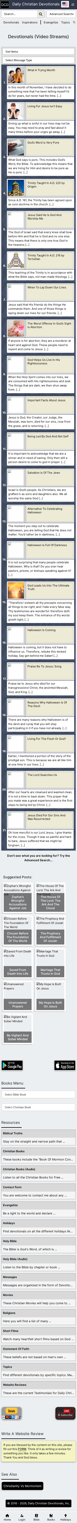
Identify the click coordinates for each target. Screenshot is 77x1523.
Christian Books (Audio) (19, 1169)
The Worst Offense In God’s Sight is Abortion (49, 325)
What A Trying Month (41, 70)
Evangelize (51, 22)
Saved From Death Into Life (17, 971)
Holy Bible (10, 1241)
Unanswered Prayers (18, 1004)
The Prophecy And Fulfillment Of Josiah (50, 937)
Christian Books (13, 1151)
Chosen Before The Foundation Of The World (18, 937)
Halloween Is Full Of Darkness (47, 545)
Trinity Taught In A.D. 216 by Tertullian (45, 257)
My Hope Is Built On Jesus (50, 1004)
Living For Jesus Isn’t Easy (44, 106)
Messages (10, 1277)
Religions (9, 1313)
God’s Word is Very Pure (43, 142)
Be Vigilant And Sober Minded (18, 1037)
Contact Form (12, 1187)
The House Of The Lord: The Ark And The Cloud (50, 902)
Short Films (10, 1331)
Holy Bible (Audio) (15, 1259)
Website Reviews (14, 1385)
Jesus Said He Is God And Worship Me (44, 216)
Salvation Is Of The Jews (43, 472)
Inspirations (30, 22)
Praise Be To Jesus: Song (44, 666)
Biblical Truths (12, 1133)
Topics (65, 22)
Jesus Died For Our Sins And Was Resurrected (46, 817)
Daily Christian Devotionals (36, 4)
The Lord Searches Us (42, 775)
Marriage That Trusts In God (50, 971)
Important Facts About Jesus (46, 400)
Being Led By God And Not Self (47, 436)
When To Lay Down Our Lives (46, 287)
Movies (8, 1295)
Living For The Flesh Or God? (46, 739)
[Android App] (12, 1065)
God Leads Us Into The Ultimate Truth (48, 587)
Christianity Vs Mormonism (22, 1486)
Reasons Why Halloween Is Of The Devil (47, 704)
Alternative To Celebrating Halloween (44, 510)
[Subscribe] (65, 1413)
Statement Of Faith (16, 1349)
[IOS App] (65, 1065)
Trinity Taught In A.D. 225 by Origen (46, 184)
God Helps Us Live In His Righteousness (43, 361)
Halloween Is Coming (41, 630)
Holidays (9, 1223)
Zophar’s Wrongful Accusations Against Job (18, 902)
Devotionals (11, 22)
